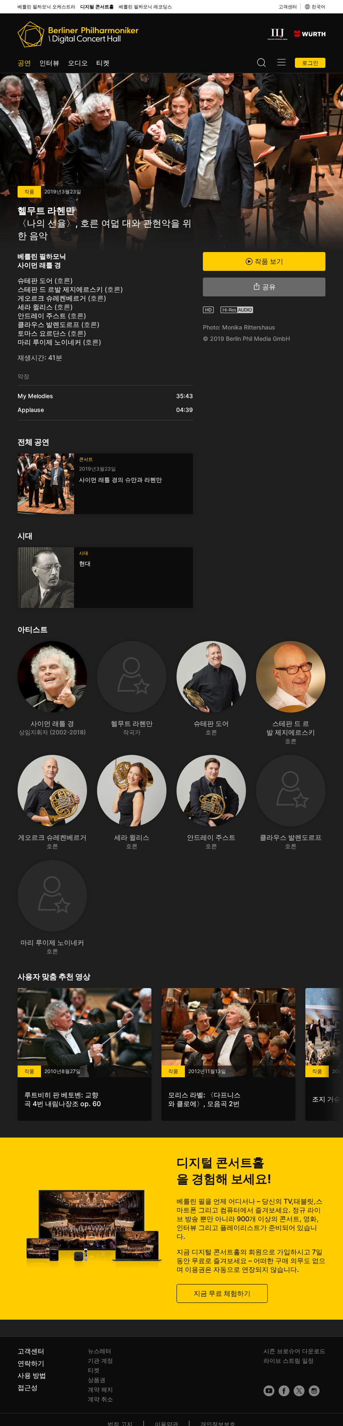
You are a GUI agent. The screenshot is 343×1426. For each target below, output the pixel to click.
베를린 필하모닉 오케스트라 (46, 7)
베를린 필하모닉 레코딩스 (145, 7)
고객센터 (288, 6)
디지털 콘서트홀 (97, 7)
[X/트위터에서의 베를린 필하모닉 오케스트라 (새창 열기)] (299, 1390)
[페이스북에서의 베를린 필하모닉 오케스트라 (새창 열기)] (284, 1390)
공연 (24, 63)
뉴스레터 (99, 1350)
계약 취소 (100, 1399)
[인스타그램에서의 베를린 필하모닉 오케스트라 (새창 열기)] (314, 1390)
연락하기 (31, 1363)
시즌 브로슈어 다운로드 (294, 1350)
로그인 (310, 62)
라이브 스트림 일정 (289, 1360)
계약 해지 (100, 1389)
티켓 (103, 63)
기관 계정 (100, 1360)
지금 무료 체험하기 (222, 1293)
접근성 (28, 1387)
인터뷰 (49, 63)
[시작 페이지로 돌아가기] (78, 34)
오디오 (78, 63)
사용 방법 (32, 1375)
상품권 (96, 1379)
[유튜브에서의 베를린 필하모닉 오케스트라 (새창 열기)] (269, 1390)
